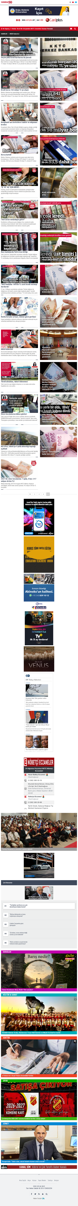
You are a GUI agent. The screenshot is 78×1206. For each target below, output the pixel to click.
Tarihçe (50, 1180)
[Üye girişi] (43, 1194)
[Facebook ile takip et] (31, 1194)
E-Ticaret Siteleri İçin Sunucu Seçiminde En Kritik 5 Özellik (23, 29)
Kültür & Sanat (10, 995)
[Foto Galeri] (76, 2)
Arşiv (29, 1180)
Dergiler (7, 952)
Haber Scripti (37, 1198)
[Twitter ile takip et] (35, 1194)
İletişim (56, 1180)
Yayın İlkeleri (42, 1180)
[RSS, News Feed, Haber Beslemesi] (39, 1194)
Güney (6, 1123)
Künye (34, 1180)
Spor (5, 1080)
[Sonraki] (48, 494)
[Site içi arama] (75, 29)
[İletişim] (71, 29)
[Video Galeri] (73, 2)
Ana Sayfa (22, 1180)
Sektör (6, 1038)
